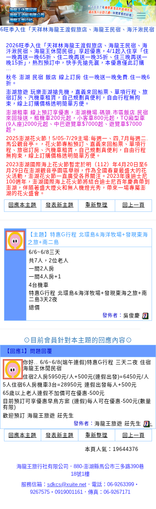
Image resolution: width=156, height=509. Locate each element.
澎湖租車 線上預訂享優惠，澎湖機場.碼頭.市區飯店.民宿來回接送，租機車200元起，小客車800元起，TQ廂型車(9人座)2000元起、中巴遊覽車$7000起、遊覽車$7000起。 (77, 121)
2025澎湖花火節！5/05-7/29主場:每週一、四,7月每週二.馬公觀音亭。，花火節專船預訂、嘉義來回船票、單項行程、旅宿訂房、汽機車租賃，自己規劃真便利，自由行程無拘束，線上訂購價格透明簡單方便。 (77, 147)
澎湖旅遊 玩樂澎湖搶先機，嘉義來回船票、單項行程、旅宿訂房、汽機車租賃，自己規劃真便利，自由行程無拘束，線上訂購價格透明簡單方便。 (77, 98)
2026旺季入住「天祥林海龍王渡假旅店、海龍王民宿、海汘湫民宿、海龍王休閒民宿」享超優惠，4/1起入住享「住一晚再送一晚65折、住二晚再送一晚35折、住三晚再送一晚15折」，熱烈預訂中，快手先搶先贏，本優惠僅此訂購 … (77, 56)
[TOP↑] (141, 495)
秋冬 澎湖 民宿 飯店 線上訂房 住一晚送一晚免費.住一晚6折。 (78, 80)
